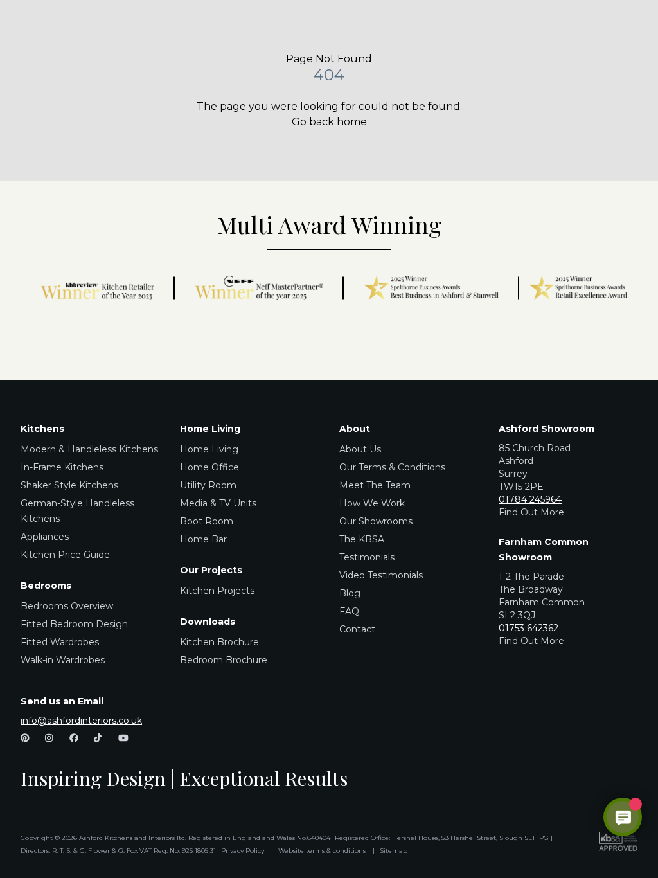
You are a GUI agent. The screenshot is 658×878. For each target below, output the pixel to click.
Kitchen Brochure (219, 642)
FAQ (349, 611)
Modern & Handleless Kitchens (89, 449)
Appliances (45, 536)
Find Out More (531, 512)
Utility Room (208, 485)
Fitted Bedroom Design (74, 624)
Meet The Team (375, 485)
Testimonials (367, 557)
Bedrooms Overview (67, 606)
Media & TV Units (218, 503)
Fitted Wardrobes (60, 642)
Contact (357, 629)
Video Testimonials (381, 575)
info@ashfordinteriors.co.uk (81, 720)
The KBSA (361, 539)
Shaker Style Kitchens (69, 485)
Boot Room (206, 521)
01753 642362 (528, 628)
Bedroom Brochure (223, 660)
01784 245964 (530, 499)
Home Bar (203, 539)
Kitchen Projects (217, 590)
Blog (349, 593)
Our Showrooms (376, 521)
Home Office (209, 467)
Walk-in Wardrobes (63, 660)
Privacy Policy (242, 851)
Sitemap (393, 851)
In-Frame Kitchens (62, 467)
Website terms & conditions (322, 851)
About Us (360, 449)
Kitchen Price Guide (65, 554)
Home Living (209, 449)
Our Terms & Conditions (392, 467)
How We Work (372, 503)
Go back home (329, 122)
